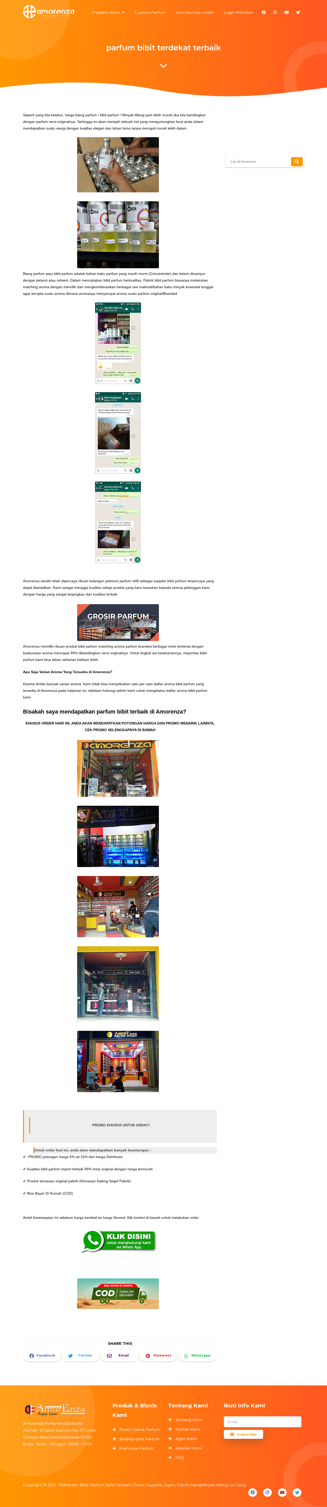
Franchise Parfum (137, 1448)
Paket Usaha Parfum (140, 1429)
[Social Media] (264, 12)
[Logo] (65, 1409)
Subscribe (246, 1434)
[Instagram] (267, 1492)
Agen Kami (186, 1438)
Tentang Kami (188, 1419)
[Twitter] (297, 1492)
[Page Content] (163, 67)
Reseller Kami (188, 1448)
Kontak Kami (187, 1429)
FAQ (179, 1457)
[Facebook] (252, 1492)
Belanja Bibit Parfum (140, 1438)
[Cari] (297, 161)
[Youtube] (282, 1492)
